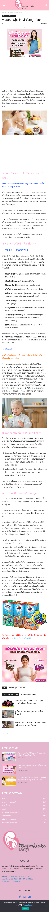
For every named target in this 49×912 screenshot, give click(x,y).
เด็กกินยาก (22, 687)
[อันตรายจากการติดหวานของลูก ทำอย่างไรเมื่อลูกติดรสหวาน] (8, 703)
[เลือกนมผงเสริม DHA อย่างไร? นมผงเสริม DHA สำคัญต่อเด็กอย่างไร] (9, 756)
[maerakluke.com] (24, 841)
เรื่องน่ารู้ (10, 12)
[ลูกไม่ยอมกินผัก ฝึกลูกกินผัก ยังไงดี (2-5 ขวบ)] (8, 714)
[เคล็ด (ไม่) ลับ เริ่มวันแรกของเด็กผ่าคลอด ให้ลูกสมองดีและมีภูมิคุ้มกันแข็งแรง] (9, 781)
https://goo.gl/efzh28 (22, 638)
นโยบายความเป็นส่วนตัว (11, 881)
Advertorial (19, 12)
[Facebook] (20, 897)
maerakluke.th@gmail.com (21, 876)
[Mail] (29, 897)
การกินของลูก (13, 687)
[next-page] (7, 733)
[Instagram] (24, 897)
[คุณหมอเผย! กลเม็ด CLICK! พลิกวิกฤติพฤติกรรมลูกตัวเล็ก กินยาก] (8, 724)
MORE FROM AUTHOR (28, 694)
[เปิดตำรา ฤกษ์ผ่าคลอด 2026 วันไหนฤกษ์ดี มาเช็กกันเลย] (9, 769)
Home (4, 12)
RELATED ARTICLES (11, 694)
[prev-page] (3, 733)
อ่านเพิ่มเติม (29, 905)
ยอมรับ (25, 908)
